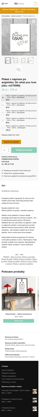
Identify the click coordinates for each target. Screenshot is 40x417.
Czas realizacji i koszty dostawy (13, 379)
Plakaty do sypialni (14, 261)
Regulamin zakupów (9, 373)
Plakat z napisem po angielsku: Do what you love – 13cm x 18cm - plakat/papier (21, 96)
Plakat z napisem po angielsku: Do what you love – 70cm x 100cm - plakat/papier (21, 127)
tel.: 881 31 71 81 (8, 164)
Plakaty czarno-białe (28, 257)
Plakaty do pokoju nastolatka (22, 259)
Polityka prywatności (9, 376)
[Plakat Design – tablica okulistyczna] (19, 293)
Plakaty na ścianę (26, 261)
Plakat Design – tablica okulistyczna (19, 314)
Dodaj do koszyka (24, 150)
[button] (33, 21)
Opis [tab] (3, 185)
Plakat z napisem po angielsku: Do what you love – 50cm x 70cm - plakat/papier (21, 119)
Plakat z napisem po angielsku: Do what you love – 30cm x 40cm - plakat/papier (21, 111)
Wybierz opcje (18, 321)
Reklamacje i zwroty (9, 382)
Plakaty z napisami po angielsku (23, 264)
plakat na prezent (16, 16)
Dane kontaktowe (8, 370)
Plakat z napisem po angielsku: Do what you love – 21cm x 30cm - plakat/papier (21, 104)
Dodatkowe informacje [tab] (10, 191)
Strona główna (6, 16)
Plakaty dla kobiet (7, 259)
